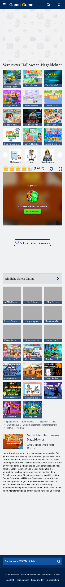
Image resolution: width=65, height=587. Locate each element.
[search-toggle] (48, 4)
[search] (58, 561)
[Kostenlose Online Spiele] (21, 4)
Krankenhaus (12, 425)
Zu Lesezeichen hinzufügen (34, 243)
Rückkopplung (52, 580)
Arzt (53, 422)
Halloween (42, 422)
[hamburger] (4, 4)
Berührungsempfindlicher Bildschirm (39, 425)
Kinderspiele (28, 422)
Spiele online (12, 422)
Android (20, 428)
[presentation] (5, 154)
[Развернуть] (60, 169)
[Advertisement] (32, 35)
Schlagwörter (37, 580)
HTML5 (9, 428)
